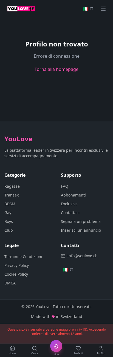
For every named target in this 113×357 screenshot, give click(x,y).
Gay (7, 212)
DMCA (10, 283)
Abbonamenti (73, 195)
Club (8, 230)
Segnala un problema (81, 221)
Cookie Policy (16, 274)
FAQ (64, 186)
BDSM (9, 203)
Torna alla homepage (56, 69)
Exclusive (69, 203)
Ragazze (12, 186)
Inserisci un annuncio (81, 230)
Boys (8, 221)
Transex (11, 195)
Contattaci (70, 212)
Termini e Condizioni (23, 256)
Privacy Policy (16, 265)
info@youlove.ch (82, 255)
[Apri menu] (103, 8)
